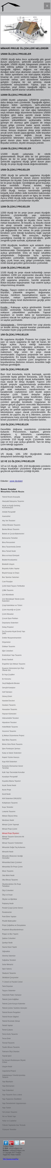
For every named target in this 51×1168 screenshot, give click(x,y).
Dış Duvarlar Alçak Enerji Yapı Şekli (13, 632)
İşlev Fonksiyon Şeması (11, 749)
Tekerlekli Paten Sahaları (11, 995)
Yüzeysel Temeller (9, 1129)
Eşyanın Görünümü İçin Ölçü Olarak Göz (13, 669)
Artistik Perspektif (8, 512)
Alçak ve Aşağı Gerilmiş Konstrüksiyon (11, 507)
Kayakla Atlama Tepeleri (11, 781)
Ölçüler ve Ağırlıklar (9, 899)
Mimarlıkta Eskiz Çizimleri (12, 862)
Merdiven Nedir (8, 820)
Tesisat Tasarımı (8, 1043)
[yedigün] (5, 1142)
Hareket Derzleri (8, 701)
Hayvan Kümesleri (9, 714)
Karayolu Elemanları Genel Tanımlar (12, 767)
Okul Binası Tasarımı (10, 880)
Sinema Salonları (8, 956)
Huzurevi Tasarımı (9, 731)
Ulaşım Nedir (7, 1067)
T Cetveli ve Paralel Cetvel (12, 982)
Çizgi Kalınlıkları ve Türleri (12, 605)
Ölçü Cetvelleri (7, 890)
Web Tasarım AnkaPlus (10, 1159)
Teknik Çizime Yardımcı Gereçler (14, 1008)
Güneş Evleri (7, 696)
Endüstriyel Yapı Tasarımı (12, 655)
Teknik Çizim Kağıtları (10, 999)
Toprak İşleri (6, 1056)
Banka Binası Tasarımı (10, 529)
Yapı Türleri (6, 1108)
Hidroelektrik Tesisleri (10, 718)
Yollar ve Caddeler (9, 1121)
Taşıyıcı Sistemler (8, 991)
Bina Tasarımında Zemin (11, 547)
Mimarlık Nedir (7, 852)
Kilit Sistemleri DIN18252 (11, 798)
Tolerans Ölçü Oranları (10, 1052)
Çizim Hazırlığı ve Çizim (11, 610)
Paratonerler (7, 912)
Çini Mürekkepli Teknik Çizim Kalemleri (13, 600)
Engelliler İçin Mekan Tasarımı (13, 664)
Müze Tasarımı (7, 871)
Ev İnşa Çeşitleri (8, 675)
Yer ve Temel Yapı (9, 1116)
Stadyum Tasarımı (9, 973)
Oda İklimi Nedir (8, 875)
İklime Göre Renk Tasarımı (12, 744)
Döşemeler (6, 642)
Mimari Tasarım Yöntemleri (12, 843)
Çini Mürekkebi (8, 595)
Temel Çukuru (7, 1030)
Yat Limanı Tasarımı (9, 1112)
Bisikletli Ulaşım (8, 564)
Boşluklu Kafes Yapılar (10, 569)
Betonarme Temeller (10, 538)
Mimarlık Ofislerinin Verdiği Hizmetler (12, 857)
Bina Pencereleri (8, 542)
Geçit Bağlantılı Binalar (11, 683)
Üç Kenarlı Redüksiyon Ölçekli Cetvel (14, 1061)
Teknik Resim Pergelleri (11, 1012)
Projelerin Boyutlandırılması (12, 930)
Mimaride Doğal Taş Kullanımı (13, 847)
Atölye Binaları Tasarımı (11, 525)
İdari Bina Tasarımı (9, 740)
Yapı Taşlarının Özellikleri (12, 1099)
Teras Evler (6, 1038)
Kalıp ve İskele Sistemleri (11, 753)
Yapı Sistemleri (8, 1090)
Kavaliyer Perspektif (9, 777)
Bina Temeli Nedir (9, 551)
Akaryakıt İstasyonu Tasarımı (13, 501)
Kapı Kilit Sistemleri (9, 762)
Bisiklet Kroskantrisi (9, 560)
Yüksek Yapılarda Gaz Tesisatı (13, 1125)
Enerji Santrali (7, 660)
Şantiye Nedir (7, 943)
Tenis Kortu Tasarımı (10, 1034)
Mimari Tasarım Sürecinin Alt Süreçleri (13, 838)
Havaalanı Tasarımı (9, 709)
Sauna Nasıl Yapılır (9, 947)
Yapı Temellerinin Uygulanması (14, 1103)
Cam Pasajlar (7, 582)
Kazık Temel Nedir (9, 785)
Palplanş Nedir (8, 904)
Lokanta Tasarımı (8, 812)
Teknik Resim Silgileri (10, 1017)
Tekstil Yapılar (7, 1025)
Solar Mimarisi (7, 964)
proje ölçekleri (16, 481)
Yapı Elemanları (8, 1086)
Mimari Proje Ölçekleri (10, 833)
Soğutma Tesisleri (9, 960)
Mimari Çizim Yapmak (10, 825)
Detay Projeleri (8, 627)
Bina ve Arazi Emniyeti (10, 555)
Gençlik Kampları (8, 688)
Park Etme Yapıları (9, 917)
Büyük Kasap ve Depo (10, 573)
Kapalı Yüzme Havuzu (10, 757)
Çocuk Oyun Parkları (10, 618)
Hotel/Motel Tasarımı (10, 727)
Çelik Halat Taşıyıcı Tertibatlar (13, 586)
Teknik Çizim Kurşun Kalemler (13, 1004)
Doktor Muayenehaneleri (11, 638)
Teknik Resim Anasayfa (11, 497)
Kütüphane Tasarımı (10, 803)
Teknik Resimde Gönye (11, 1021)
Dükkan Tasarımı (8, 646)
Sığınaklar (6, 951)
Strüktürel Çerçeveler (10, 978)
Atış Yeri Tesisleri (8, 521)
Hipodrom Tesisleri (9, 722)
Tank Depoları (7, 986)
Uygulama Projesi (9, 1071)
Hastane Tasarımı (9, 705)
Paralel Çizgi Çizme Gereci (12, 908)
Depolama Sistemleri (10, 623)
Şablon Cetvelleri (8, 938)
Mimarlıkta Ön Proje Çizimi (12, 867)
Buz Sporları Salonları (10, 577)
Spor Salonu (7, 969)
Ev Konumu (6, 679)
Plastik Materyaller (9, 921)
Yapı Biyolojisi (7, 1082)
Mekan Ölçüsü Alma (9, 816)
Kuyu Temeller (7, 807)
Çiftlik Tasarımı (7, 590)
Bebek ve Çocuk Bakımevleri (13, 534)
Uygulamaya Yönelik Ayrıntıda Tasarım (13, 1076)
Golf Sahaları (7, 692)
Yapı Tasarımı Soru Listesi (12, 1095)
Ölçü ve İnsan (7, 895)
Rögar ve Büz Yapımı (10, 934)
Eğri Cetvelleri (7, 651)
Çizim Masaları (8, 614)
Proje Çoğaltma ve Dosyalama (14, 925)
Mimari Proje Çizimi (9, 829)
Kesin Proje (6, 790)
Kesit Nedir (6, 794)
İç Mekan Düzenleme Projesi (13, 736)
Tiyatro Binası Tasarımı (11, 1047)
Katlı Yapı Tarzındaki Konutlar (13, 772)
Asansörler (6, 516)
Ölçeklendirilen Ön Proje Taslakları (11, 885)
